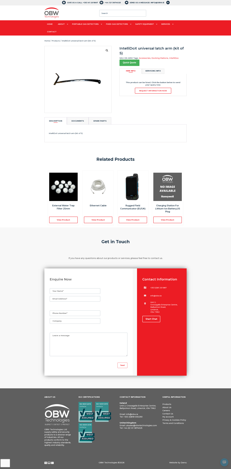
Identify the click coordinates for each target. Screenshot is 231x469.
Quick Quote (129, 62)
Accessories (145, 58)
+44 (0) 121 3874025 (133, 428)
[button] (107, 50)
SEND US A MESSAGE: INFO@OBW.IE (147, 2)
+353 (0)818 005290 (133, 417)
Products (56, 41)
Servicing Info (153, 71)
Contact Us (167, 414)
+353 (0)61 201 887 (158, 288)
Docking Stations (159, 58)
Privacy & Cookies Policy (174, 420)
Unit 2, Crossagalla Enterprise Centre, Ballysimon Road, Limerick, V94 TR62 (138, 407)
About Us (166, 407)
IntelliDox (174, 58)
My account (168, 417)
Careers (166, 410)
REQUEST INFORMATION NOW (153, 91)
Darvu (184, 462)
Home (47, 41)
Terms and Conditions (173, 423)
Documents (78, 121)
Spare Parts (100, 121)
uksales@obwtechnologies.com (141, 425)
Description (55, 121)
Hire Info (131, 71)
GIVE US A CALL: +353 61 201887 (82, 2)
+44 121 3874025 (113, 2)
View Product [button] (63, 220)
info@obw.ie (156, 296)
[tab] (55, 120)
